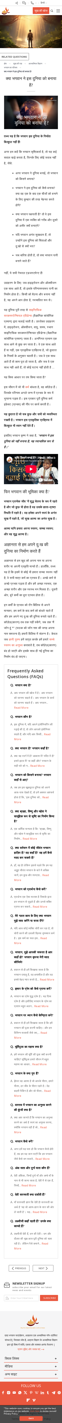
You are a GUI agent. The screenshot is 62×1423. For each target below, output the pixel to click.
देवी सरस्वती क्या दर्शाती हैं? (28, 1194)
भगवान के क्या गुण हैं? (24, 1073)
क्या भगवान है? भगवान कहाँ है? (29, 748)
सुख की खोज (41, 10)
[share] (16, 2)
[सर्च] (51, 10)
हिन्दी (43, 2)
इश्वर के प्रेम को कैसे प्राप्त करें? (31, 989)
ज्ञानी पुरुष (14, 639)
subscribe (49, 1298)
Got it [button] (31, 1418)
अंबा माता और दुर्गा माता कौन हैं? (30, 1168)
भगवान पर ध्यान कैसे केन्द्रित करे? (31, 1015)
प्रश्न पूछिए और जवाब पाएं (29, 1349)
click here (35, 1411)
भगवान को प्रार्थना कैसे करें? (28, 889)
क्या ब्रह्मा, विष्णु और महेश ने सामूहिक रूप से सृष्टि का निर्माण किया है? (32, 816)
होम (5, 63)
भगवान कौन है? (21, 717)
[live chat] (24, 2)
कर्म (27, 387)
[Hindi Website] (5, 10)
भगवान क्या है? (20, 685)
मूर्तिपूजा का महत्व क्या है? (26, 1047)
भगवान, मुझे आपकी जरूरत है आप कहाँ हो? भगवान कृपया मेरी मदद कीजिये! (31, 957)
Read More (21, 707)
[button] (20, 1413)
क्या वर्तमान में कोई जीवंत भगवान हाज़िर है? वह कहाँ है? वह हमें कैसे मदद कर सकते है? (31, 853)
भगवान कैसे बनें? (21, 1141)
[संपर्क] (33, 2)
